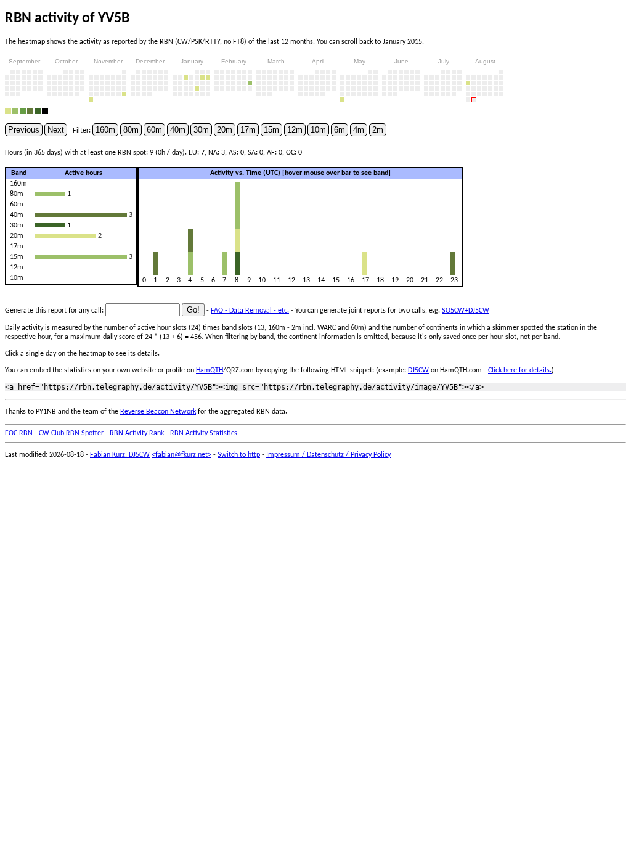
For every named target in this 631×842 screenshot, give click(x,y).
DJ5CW (418, 370)
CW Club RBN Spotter (71, 433)
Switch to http (239, 455)
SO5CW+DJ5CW (465, 310)
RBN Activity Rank (137, 433)
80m (131, 129)
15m (271, 129)
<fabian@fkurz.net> (181, 455)
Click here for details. (520, 370)
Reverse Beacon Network (158, 411)
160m (105, 129)
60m (154, 129)
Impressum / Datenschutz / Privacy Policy (328, 455)
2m (377, 129)
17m (248, 129)
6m (339, 129)
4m (358, 129)
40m (177, 129)
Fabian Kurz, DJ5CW (120, 455)
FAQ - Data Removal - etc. (250, 310)
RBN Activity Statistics (203, 433)
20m (224, 129)
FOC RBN (19, 433)
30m (201, 129)
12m (295, 129)
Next (55, 129)
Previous (23, 129)
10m (318, 129)
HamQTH (209, 370)
